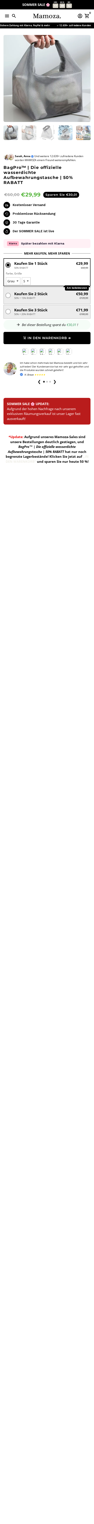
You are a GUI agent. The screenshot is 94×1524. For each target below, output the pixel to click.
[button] (47, 265)
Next (87, 78)
